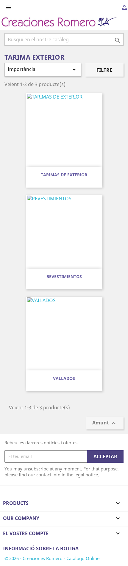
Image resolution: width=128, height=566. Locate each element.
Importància (43, 69)
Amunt (104, 423)
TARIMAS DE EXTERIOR (64, 174)
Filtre (104, 70)
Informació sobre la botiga (41, 548)
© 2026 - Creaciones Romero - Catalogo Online (51, 558)
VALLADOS (64, 378)
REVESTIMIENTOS (64, 276)
